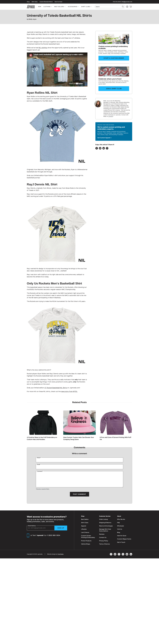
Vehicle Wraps (85, 544)
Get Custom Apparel (104, 138)
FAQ (118, 522)
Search (98, 6)
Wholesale (120, 526)
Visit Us (119, 529)
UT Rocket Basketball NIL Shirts (55, 388)
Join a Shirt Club (113, 88)
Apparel (83, 526)
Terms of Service (104, 544)
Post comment (79, 494)
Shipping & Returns (105, 522)
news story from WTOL (69, 391)
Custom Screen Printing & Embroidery (88, 536)
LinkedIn (110, 116)
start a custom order (114, 58)
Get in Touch (121, 542)
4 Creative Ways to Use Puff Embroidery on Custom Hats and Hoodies (42, 438)
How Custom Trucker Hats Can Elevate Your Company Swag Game (78, 438)
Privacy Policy (103, 541)
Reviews (101, 534)
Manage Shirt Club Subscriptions (105, 530)
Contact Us (102, 537)
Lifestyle (84, 529)
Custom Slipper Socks (124, 539)
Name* (39, 457)
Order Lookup (103, 519)
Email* (38, 464)
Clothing (46, 6)
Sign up (60, 528)
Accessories (72, 6)
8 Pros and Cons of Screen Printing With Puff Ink (115, 438)
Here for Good (58, 1)
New (39, 6)
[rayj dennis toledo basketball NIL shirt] (57, 234)
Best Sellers (59, 6)
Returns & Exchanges (106, 526)
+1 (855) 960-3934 (53, 535)
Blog (118, 532)
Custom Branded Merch (46, 1)
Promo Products (86, 541)
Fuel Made (60, 554)
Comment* (40, 471)
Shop (28, 1)
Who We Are (121, 519)
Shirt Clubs (35, 1)
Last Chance (85, 532)
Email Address (32, 525)
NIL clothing (43, 48)
